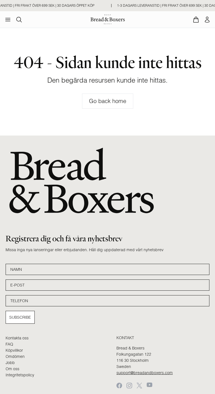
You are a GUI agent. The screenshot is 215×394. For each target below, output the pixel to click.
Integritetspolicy (20, 374)
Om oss (12, 368)
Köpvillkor (14, 350)
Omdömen (15, 356)
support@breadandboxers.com (144, 372)
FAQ (9, 344)
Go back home (107, 100)
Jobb (10, 362)
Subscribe (20, 317)
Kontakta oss (17, 338)
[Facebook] (119, 385)
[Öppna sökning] (19, 19)
